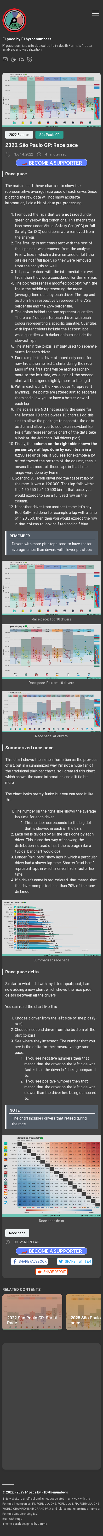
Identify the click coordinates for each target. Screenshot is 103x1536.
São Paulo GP (49, 135)
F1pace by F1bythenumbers (27, 39)
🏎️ (51, 163)
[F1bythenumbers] (21, 61)
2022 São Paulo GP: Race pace (41, 145)
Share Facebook (31, 1261)
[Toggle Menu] (96, 13)
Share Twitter (77, 1261)
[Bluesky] (30, 61)
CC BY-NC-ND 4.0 (26, 1242)
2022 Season (19, 135)
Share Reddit (54, 1272)
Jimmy (42, 1523)
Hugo (18, 1518)
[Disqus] (51, 1406)
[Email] (5, 61)
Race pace (17, 1233)
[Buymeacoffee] (13, 61)
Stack (16, 1523)
